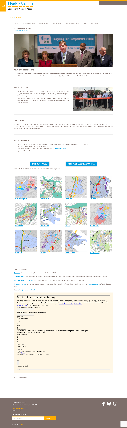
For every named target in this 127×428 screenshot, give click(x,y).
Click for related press (20, 30)
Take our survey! (40, 163)
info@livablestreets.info (27, 290)
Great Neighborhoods (72, 23)
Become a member (94, 284)
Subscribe (50, 418)
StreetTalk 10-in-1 (60, 148)
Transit (16, 23)
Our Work (18, 17)
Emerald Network (29, 23)
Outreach (94, 23)
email (21, 424)
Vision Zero (57, 23)
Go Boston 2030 (44, 23)
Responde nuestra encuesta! (81, 163)
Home (11, 17)
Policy (85, 23)
